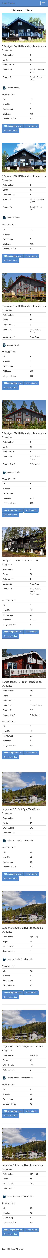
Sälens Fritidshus (8, 3)
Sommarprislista (10, 130)
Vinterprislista (31, 126)
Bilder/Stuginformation (13, 126)
